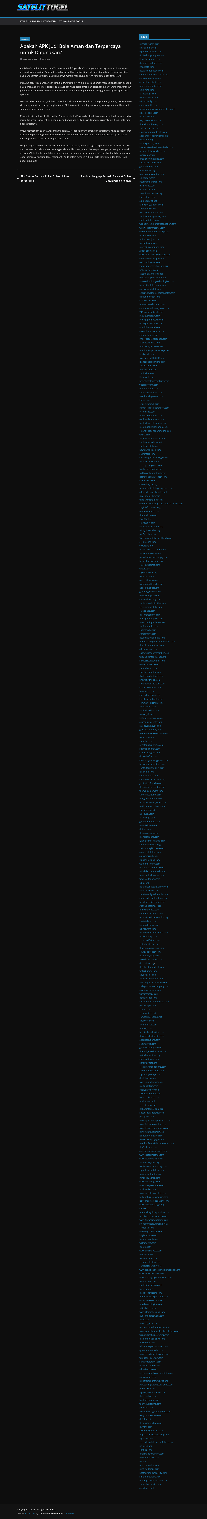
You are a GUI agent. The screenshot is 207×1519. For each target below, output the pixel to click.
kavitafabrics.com (148, 921)
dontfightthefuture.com (151, 323)
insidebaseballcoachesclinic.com (156, 1373)
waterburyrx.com (148, 970)
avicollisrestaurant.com (151, 959)
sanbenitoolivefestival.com (152, 603)
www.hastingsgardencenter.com (155, 1277)
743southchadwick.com (151, 312)
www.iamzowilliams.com (151, 1273)
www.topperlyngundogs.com (154, 1128)
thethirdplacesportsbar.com (153, 1296)
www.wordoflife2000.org (151, 358)
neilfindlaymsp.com (149, 955)
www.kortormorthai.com (151, 1154)
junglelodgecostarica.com (152, 840)
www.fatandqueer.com (151, 1158)
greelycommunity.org (150, 729)
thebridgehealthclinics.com (153, 1051)
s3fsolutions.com (148, 300)
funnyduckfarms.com (150, 1403)
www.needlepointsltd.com (152, 1193)
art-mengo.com (147, 817)
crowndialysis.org (148, 484)
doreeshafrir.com (148, 756)
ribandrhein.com (148, 515)
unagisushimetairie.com (151, 158)
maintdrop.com (147, 185)
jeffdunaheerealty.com (150, 1135)
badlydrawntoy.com (149, 1089)
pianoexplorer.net (148, 1281)
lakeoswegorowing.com (151, 1430)
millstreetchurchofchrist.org (153, 1380)
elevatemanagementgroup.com (155, 1411)
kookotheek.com (147, 208)
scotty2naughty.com (149, 752)
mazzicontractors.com (150, 1292)
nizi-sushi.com (146, 813)
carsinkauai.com (147, 1377)
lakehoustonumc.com (150, 1093)
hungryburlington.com (150, 798)
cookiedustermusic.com (151, 913)
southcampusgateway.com (152, 216)
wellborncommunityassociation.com (157, 223)
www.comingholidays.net (152, 622)
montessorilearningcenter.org (154, 1354)
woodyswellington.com (150, 1304)
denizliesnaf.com (148, 997)
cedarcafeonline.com (150, 78)
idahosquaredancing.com (152, 361)
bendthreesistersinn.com (152, 902)
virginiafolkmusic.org (150, 507)
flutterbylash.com (148, 1396)
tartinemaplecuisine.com (152, 806)
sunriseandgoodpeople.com (153, 894)
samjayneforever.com (150, 1361)
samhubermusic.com (150, 1484)
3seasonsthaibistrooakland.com (155, 538)
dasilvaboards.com (149, 664)
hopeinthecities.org (149, 587)
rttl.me (142, 1461)
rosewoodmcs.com (148, 1258)
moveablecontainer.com (151, 246)
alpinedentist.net (148, 200)
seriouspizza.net (147, 1013)
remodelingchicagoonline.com (154, 1212)
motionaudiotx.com (149, 1457)
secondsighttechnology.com (153, 457)
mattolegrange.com (149, 836)
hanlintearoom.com (149, 1400)
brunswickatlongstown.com (153, 802)
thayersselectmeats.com (151, 1036)
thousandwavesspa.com (151, 948)
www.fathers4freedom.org (152, 1124)
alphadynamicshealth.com (152, 1392)
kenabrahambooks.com (151, 699)
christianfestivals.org (150, 844)
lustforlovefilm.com (149, 710)
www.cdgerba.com (148, 1323)
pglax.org (144, 882)
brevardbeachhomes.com (152, 304)
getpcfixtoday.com (148, 166)
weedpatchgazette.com (151, 396)
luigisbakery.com (148, 1235)
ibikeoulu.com (146, 771)
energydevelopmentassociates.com (157, 292)
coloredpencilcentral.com (152, 331)
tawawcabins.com (148, 365)
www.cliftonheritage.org (151, 1204)
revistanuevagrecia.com (151, 744)
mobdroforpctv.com (149, 595)
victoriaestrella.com (149, 944)
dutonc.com (145, 829)
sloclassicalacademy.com (152, 660)
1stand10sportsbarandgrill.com (155, 430)
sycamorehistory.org (149, 1262)
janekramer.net (147, 810)
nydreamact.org (147, 154)
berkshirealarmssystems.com (154, 380)
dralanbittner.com (148, 388)
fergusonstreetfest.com (151, 1357)
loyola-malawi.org (148, 572)
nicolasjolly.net (147, 714)
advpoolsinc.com (147, 974)
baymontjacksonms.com (151, 875)
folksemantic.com (148, 369)
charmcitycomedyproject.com (154, 760)
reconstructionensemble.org (153, 917)
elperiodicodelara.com (150, 51)
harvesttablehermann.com (152, 285)
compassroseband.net (150, 1016)
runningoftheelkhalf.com (152, 1131)
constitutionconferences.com (154, 1001)
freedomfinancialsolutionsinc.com (156, 1143)
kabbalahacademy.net (150, 442)
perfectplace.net (147, 534)
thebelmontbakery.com (151, 124)
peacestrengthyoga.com (151, 1139)
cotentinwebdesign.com (151, 258)
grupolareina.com (148, 250)
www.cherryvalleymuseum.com (155, 254)
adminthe (46, 59)
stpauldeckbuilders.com (151, 1170)
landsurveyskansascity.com (153, 1166)
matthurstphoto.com (149, 1365)
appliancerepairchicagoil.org (154, 135)
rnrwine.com (145, 1426)
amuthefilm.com (147, 706)
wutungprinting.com (149, 863)
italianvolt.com (146, 377)
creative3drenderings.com (152, 1066)
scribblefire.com (147, 541)
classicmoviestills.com (150, 607)
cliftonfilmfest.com (148, 335)
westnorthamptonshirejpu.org (154, 231)
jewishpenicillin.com (149, 495)
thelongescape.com (149, 833)
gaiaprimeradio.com (149, 821)
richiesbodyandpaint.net (151, 55)
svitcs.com (144, 1009)
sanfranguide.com (148, 626)
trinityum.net (146, 1289)
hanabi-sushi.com (148, 1239)
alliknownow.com (148, 649)
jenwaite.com (146, 1407)
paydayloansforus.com (150, 120)
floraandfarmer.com (149, 296)
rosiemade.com (147, 411)
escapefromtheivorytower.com (154, 308)
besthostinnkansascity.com (153, 1472)
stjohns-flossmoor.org (150, 905)
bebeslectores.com (149, 269)
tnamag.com (145, 1028)
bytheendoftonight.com (151, 584)
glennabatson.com (148, 668)
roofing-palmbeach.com (151, 319)
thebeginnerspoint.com (151, 618)
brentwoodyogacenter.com (153, 1216)
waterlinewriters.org (149, 1055)
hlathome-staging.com (150, 469)
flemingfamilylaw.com (150, 1423)
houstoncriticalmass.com (152, 637)
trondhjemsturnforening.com (154, 1334)
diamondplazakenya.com (152, 1338)
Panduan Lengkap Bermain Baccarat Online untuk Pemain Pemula (106, 178)
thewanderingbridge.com (152, 787)
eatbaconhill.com (148, 105)
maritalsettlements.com (151, 867)
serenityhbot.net (147, 1105)
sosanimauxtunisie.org (150, 193)
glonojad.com (146, 741)
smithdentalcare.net (149, 1476)
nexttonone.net (147, 1101)
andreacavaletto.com (150, 553)
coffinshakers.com (148, 775)
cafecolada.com (147, 610)
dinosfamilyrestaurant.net (152, 277)
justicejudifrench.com (150, 783)
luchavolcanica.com (149, 925)
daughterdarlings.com (150, 63)
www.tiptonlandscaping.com (153, 1219)
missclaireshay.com (149, 43)
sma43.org (144, 1208)
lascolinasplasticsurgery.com (154, 1200)
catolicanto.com (147, 522)
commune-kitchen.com (151, 702)
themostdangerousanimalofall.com (157, 641)
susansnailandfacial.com (152, 1112)
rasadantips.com (147, 93)
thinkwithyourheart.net (151, 346)
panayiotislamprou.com (151, 212)
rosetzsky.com (146, 737)
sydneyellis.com (147, 480)
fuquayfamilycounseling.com (154, 1434)
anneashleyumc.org (149, 1162)
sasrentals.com (147, 453)
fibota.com (144, 1319)
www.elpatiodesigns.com (152, 1311)
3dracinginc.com (147, 633)
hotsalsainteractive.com (151, 70)
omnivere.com (146, 89)
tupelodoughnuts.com (150, 415)
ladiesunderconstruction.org (153, 265)
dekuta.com (145, 1246)
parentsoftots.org (148, 1062)
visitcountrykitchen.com (151, 848)
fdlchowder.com (147, 1189)
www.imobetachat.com (151, 1082)
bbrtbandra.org (147, 170)
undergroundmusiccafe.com (153, 1480)
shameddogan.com (149, 1059)
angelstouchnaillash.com (152, 438)
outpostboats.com (148, 580)
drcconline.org (146, 963)
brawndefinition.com (149, 679)
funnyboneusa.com (149, 909)
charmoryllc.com (147, 629)
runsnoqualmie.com (149, 1177)
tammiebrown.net (148, 825)
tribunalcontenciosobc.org (152, 656)
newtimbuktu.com (148, 97)
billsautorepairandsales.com (153, 1346)
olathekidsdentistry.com (151, 419)
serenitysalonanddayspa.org (153, 74)
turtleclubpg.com (148, 936)
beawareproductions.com (152, 764)
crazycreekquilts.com (150, 687)
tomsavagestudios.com (151, 499)
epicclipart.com (147, 177)
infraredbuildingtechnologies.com (156, 281)
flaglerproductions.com (151, 676)
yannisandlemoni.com (150, 392)
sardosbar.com (147, 373)
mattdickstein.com (148, 1085)
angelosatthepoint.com (151, 978)
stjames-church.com (149, 748)
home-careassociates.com (152, 549)
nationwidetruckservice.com (153, 932)
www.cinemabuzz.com (150, 1250)
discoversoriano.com (149, 614)
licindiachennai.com (149, 59)
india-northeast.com (149, 315)
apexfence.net (146, 1488)
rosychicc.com (146, 576)
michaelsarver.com (149, 461)
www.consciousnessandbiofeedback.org (159, 1269)
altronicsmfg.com (148, 101)
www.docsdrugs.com (149, 1181)
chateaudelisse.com (149, 220)
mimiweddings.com (149, 1468)
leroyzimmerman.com (150, 1415)
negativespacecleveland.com (154, 886)
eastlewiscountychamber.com (154, 652)
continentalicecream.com (152, 683)
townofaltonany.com (149, 878)
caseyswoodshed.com (150, 990)
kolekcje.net (145, 518)
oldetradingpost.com (149, 262)
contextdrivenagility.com (151, 767)
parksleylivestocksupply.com (153, 557)
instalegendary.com (149, 143)
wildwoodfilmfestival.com (152, 227)
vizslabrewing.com (148, 384)
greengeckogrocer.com (150, 465)
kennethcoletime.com (150, 794)
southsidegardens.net (150, 1285)
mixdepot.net (146, 1254)
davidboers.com (147, 1078)
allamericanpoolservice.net (153, 492)
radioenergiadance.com (151, 204)
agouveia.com (146, 1438)
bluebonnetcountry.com (151, 174)
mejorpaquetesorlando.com (153, 426)
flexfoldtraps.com (148, 1147)
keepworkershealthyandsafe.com (156, 147)
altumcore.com (147, 1020)
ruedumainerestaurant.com (153, 733)
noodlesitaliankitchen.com (152, 151)
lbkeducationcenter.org (151, 526)
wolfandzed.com (147, 1242)
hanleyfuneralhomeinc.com (153, 423)
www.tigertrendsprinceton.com (155, 1120)
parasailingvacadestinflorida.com (156, 1384)
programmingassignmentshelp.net (157, 109)
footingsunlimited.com (150, 1174)
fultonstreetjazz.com (149, 239)
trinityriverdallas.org (149, 530)
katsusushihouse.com (150, 725)
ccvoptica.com (146, 1227)
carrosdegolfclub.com (150, 289)
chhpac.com (145, 1449)
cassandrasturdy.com (150, 599)
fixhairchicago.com (148, 993)
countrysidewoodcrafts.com (153, 131)
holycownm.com (147, 928)
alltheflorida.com (148, 1369)
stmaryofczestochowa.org (152, 779)
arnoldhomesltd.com (149, 327)
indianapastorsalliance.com (153, 982)
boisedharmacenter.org (151, 561)
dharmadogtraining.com (151, 1453)
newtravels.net (146, 116)
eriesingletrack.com (149, 403)
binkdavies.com (147, 691)
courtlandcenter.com (150, 951)
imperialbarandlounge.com (153, 338)
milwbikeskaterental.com (152, 871)
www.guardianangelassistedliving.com (159, 1331)
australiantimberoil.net (151, 273)
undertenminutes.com (150, 86)
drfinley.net (145, 1419)
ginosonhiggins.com (149, 859)
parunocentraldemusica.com (154, 1327)
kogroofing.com (147, 197)
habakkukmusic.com (149, 1097)
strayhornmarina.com (150, 672)
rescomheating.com (149, 1465)
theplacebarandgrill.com (151, 967)
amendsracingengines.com (153, 1151)
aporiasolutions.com (149, 1039)
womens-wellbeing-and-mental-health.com (161, 503)
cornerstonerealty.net (150, 1265)
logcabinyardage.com (150, 1074)
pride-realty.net (147, 1388)
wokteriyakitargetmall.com (152, 473)
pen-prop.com (146, 1116)
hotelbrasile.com (147, 235)
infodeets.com (146, 66)
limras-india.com (148, 47)
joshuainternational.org (151, 1108)
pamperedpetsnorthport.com (154, 407)
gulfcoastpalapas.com (150, 1047)
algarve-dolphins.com (150, 852)
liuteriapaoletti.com (149, 890)
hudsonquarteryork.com (151, 1315)
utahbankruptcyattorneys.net (154, 350)
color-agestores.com (149, 564)
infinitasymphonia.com (151, 718)
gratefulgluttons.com (150, 591)
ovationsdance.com (149, 511)
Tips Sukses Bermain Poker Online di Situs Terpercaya (45, 178)
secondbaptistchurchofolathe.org (156, 1442)
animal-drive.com (148, 1024)
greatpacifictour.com (149, 940)
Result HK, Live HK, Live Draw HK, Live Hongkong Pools (51, 21)
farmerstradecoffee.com (151, 1070)
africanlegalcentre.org (150, 721)
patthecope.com (147, 1005)
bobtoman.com (147, 189)
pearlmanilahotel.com (150, 181)
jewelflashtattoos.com (150, 162)
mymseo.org (145, 1445)
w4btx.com (144, 434)
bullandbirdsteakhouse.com (153, 1196)
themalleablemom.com (151, 790)
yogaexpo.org (146, 545)
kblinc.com (144, 400)
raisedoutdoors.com (149, 342)
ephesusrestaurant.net (151, 1300)
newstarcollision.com (150, 449)
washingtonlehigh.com (150, 1231)
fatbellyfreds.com (148, 1308)
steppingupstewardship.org (153, 1223)
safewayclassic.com (149, 128)
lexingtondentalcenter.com (153, 476)
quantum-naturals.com (151, 1350)
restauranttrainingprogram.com (155, 488)
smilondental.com (148, 446)
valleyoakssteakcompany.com (154, 986)
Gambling (25, 39)
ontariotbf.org (146, 139)
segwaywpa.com (147, 1043)
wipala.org (144, 568)
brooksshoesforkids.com (151, 1032)
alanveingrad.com (148, 855)
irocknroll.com (146, 354)
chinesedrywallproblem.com (153, 898)
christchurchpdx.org (149, 695)
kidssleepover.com (148, 112)
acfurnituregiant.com (150, 82)
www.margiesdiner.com (151, 1185)
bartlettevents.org (148, 243)
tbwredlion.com (147, 1342)
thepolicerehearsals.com (151, 645)
